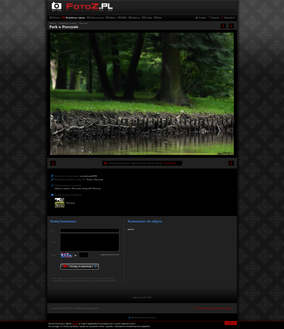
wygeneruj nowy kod (109, 254)
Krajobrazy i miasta (75, 17)
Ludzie (149, 17)
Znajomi (215, 17)
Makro (113, 17)
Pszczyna (83, 23)
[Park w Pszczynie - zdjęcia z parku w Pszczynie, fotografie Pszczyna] (223, 26)
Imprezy (136, 17)
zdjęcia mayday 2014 (142, 297)
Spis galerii (229, 17)
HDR (124, 17)
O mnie (202, 17)
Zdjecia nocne (97, 17)
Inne (160, 17)
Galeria (52, 23)
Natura (56, 17)
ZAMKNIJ (230, 323)
